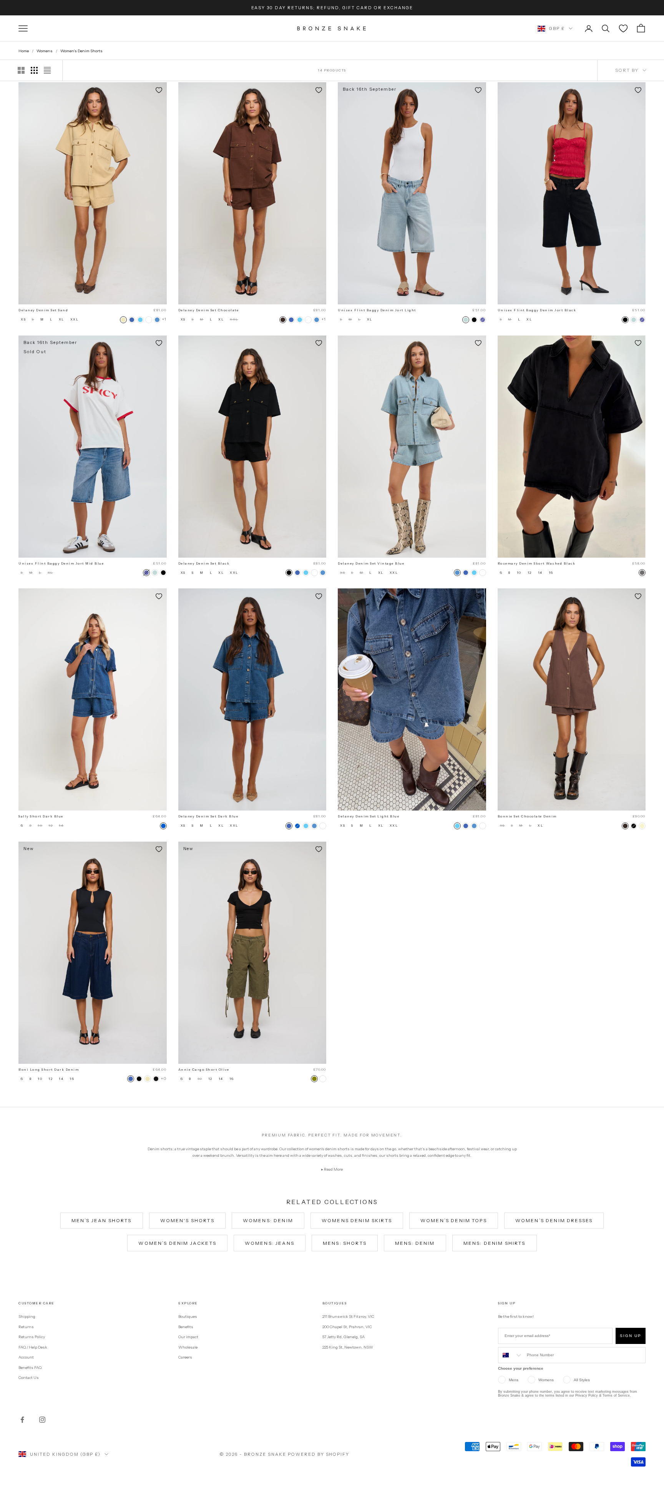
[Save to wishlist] (159, 90)
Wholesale (188, 1347)
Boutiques (187, 1316)
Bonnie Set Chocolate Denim (527, 816)
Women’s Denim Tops (453, 1220)
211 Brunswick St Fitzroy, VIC (348, 1316)
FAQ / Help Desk (32, 1347)
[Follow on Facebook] (22, 1420)
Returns (26, 1326)
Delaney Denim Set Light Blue (368, 816)
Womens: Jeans (269, 1243)
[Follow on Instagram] (42, 1420)
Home (23, 50)
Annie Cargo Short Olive (203, 1069)
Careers (185, 1357)
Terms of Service (616, 1395)
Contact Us (28, 1377)
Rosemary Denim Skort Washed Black (537, 563)
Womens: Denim (268, 1220)
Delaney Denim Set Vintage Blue (371, 563)
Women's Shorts (187, 1220)
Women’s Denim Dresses (554, 1220)
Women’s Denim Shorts (81, 50)
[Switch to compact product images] (47, 70)
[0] (623, 28)
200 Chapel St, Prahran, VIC (347, 1326)
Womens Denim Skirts (357, 1220)
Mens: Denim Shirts (494, 1243)
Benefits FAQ (30, 1367)
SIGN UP (630, 1336)
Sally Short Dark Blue (40, 816)
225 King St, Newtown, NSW (347, 1347)
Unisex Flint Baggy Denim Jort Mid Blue (61, 563)
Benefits (185, 1326)
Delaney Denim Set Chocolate (208, 310)
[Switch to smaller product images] (34, 70)
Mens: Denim (415, 1243)
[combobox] (510, 1355)
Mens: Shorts (345, 1243)
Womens (45, 50)
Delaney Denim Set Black (204, 563)
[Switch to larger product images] (21, 70)
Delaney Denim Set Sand (43, 310)
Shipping (26, 1316)
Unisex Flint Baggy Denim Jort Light (377, 310)
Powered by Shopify (319, 1454)
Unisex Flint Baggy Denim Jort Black (537, 310)
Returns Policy (31, 1336)
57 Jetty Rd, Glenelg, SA (343, 1336)
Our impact (188, 1336)
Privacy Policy (586, 1395)
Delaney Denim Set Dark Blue (208, 816)
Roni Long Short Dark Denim (48, 1069)
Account (26, 1357)
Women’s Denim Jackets (177, 1243)
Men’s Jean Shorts (101, 1220)
